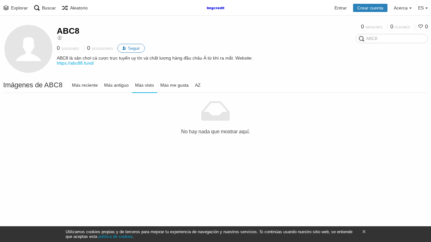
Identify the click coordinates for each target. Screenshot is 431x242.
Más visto (144, 85)
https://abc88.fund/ (75, 63)
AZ (198, 85)
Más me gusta (174, 85)
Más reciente (85, 85)
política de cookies (115, 236)
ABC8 (68, 31)
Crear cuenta (370, 7)
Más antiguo (116, 85)
